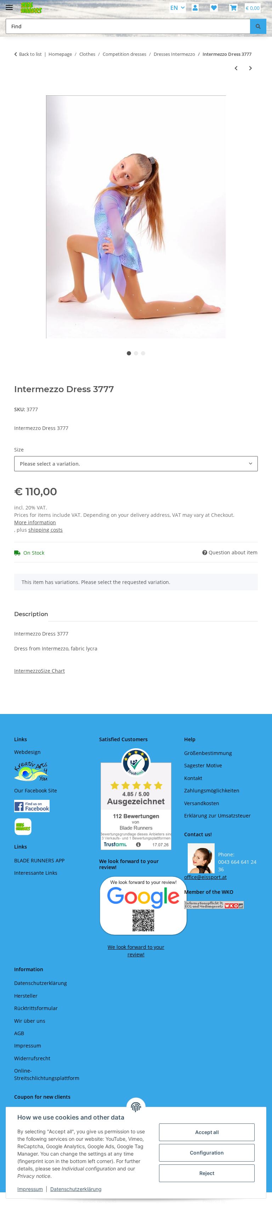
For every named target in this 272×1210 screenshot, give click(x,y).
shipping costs (45, 529)
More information (35, 522)
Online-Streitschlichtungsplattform (46, 1074)
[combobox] (136, 463)
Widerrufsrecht (32, 1058)
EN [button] (174, 8)
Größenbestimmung (208, 753)
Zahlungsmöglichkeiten (211, 790)
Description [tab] (31, 614)
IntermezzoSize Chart (39, 670)
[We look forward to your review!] (143, 905)
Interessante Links (35, 872)
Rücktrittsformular (36, 1008)
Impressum (30, 1189)
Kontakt (193, 778)
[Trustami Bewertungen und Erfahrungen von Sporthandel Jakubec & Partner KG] (136, 799)
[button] (195, 8)
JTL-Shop (235, 1201)
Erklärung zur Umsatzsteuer (217, 815)
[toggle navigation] (9, 4)
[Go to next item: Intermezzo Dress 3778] (250, 68)
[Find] (258, 26)
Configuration (207, 1153)
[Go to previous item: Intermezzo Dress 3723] (236, 68)
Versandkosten (201, 803)
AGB (19, 1033)
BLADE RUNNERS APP (39, 860)
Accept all (207, 1132)
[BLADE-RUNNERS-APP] (23, 826)
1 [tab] (129, 353)
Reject (206, 1173)
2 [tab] (136, 353)
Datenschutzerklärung (76, 1189)
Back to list (30, 54)
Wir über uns (29, 1020)
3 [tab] (143, 353)
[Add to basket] (20, 91)
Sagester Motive (203, 765)
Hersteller (26, 995)
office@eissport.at (205, 877)
